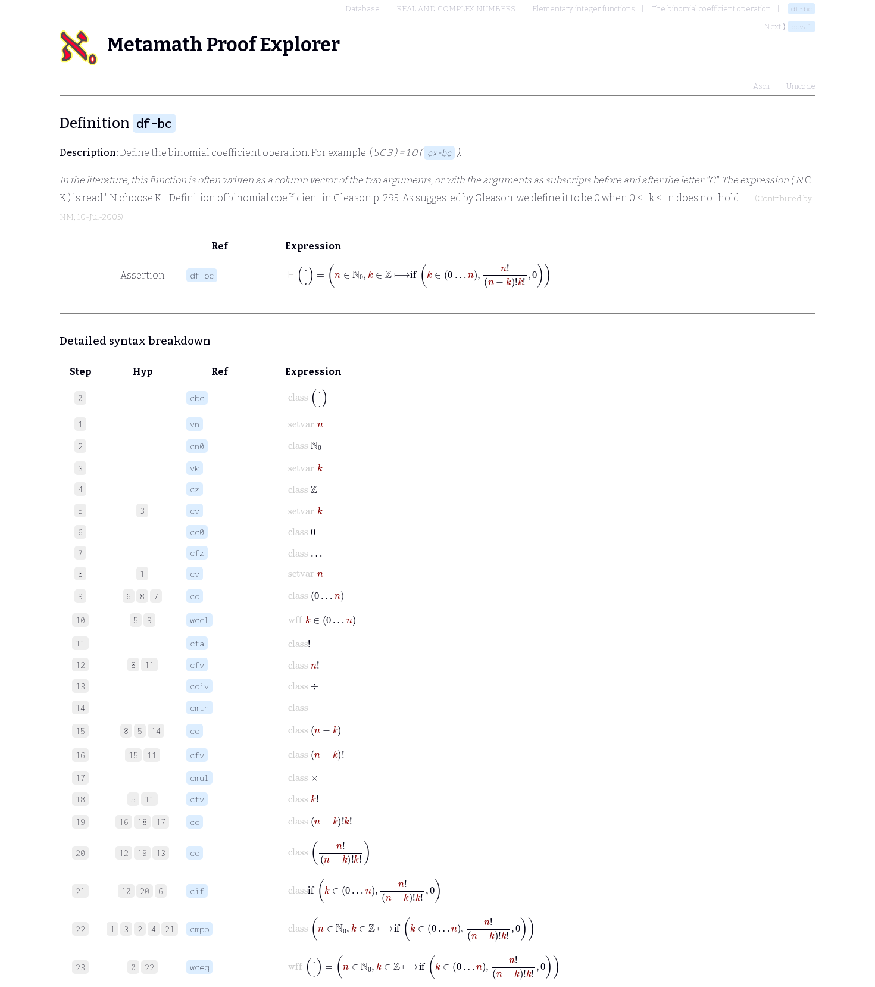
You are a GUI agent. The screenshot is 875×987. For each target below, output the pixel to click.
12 (124, 853)
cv (194, 510)
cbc (197, 398)
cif (197, 891)
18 (142, 822)
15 (133, 755)
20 (144, 891)
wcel (199, 620)
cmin (199, 707)
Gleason (352, 198)
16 (124, 822)
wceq (199, 967)
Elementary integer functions (583, 8)
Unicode (800, 86)
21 (169, 929)
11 (149, 665)
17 (160, 822)
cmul (199, 778)
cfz (197, 553)
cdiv (199, 686)
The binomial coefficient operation (711, 8)
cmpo (199, 929)
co (194, 596)
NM (67, 217)
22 (149, 967)
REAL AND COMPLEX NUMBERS (455, 8)
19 (142, 853)
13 (160, 853)
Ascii (761, 86)
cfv (197, 665)
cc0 (197, 532)
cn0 (197, 446)
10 (126, 891)
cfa (197, 643)
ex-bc (439, 153)
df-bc (801, 9)
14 (156, 731)
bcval (801, 26)
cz (194, 489)
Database (362, 8)
